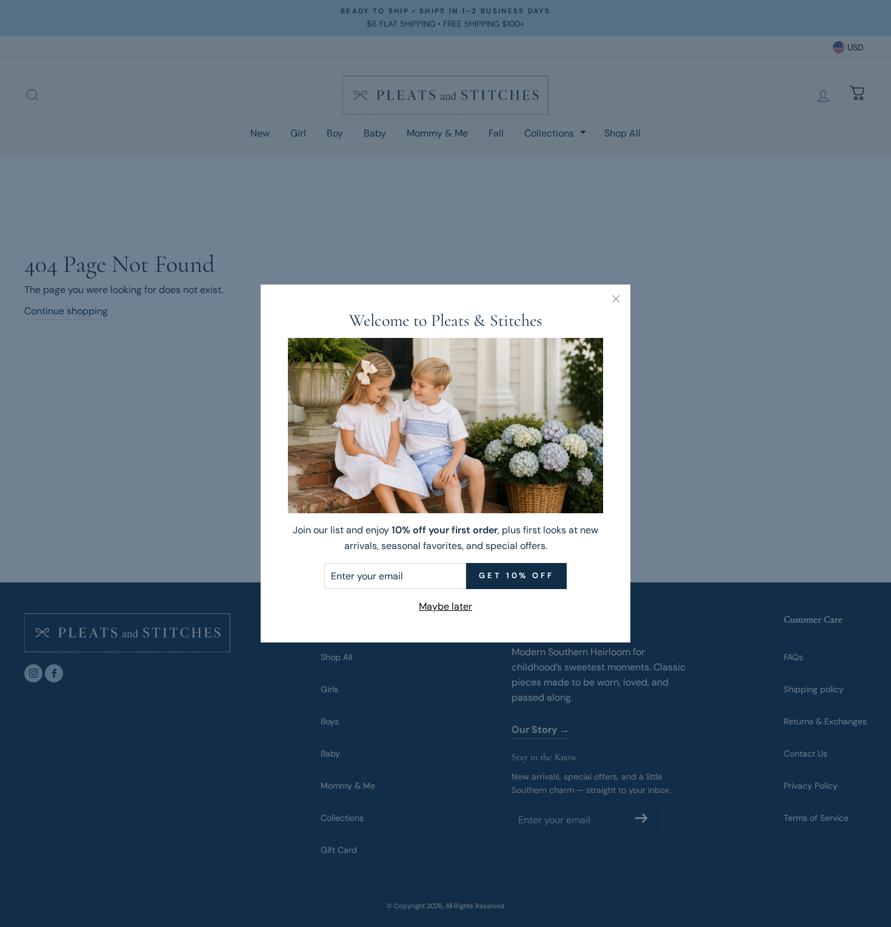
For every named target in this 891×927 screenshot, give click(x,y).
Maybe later (445, 606)
